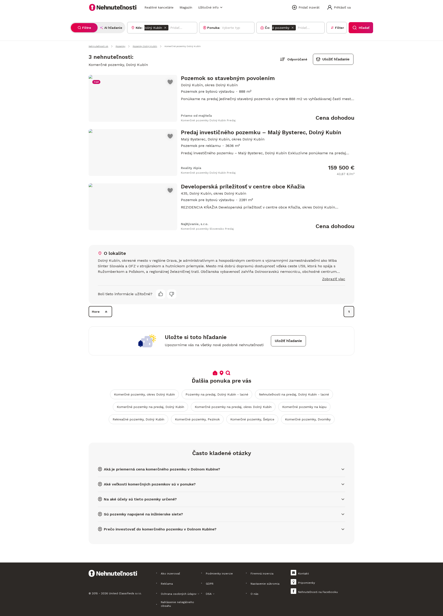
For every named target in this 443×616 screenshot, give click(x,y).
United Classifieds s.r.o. (125, 593)
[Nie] (171, 294)
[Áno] (160, 294)
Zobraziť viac (333, 279)
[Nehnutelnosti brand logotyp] (113, 7)
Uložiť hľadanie (336, 59)
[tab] (84, 27)
